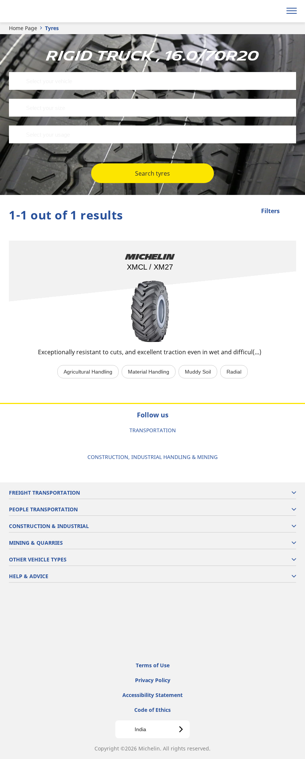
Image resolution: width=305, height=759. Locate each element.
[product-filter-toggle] (290, 211)
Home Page (23, 28)
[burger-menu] (291, 11)
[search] (274, 11)
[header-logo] (35, 11)
